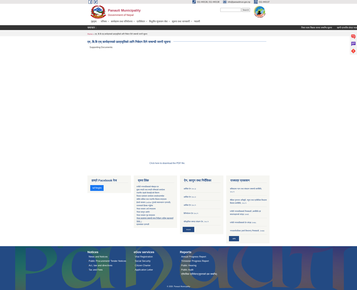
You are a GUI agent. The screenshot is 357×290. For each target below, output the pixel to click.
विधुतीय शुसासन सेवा (158, 21)
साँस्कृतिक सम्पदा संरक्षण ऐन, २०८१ (196, 221)
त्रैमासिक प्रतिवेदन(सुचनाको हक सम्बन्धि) (199, 274)
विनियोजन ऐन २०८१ (191, 213)
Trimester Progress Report (195, 261)
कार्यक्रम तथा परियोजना (121, 21)
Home (90, 34)
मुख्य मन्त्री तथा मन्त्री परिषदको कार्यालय (151, 190)
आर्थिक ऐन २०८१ (190, 205)
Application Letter (144, 269)
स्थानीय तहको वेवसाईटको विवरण (148, 193)
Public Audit (187, 269)
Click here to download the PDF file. (167, 163)
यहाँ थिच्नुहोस (97, 188)
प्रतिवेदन (141, 21)
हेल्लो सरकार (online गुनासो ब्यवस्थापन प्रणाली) (154, 202)
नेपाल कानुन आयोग (143, 212)
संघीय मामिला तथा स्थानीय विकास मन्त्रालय (152, 199)
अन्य (234, 239)
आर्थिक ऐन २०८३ (190, 189)
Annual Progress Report (193, 256)
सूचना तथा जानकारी (181, 21)
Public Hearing (188, 265)
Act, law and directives (100, 265)
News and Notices (98, 256)
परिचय (104, 21)
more (188, 229)
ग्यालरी (197, 21)
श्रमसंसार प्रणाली (143, 224)
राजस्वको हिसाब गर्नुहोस (145, 206)
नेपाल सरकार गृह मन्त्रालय (146, 215)
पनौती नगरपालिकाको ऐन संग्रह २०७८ (243, 222)
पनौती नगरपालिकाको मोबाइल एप (148, 186)
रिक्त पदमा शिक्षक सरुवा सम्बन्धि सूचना (312, 27)
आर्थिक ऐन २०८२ (190, 197)
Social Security (143, 261)
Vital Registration (144, 256)
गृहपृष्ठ (94, 21)
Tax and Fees (96, 269)
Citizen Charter (143, 265)
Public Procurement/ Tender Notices (107, 261)
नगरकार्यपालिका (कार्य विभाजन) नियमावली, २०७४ (247, 231)
